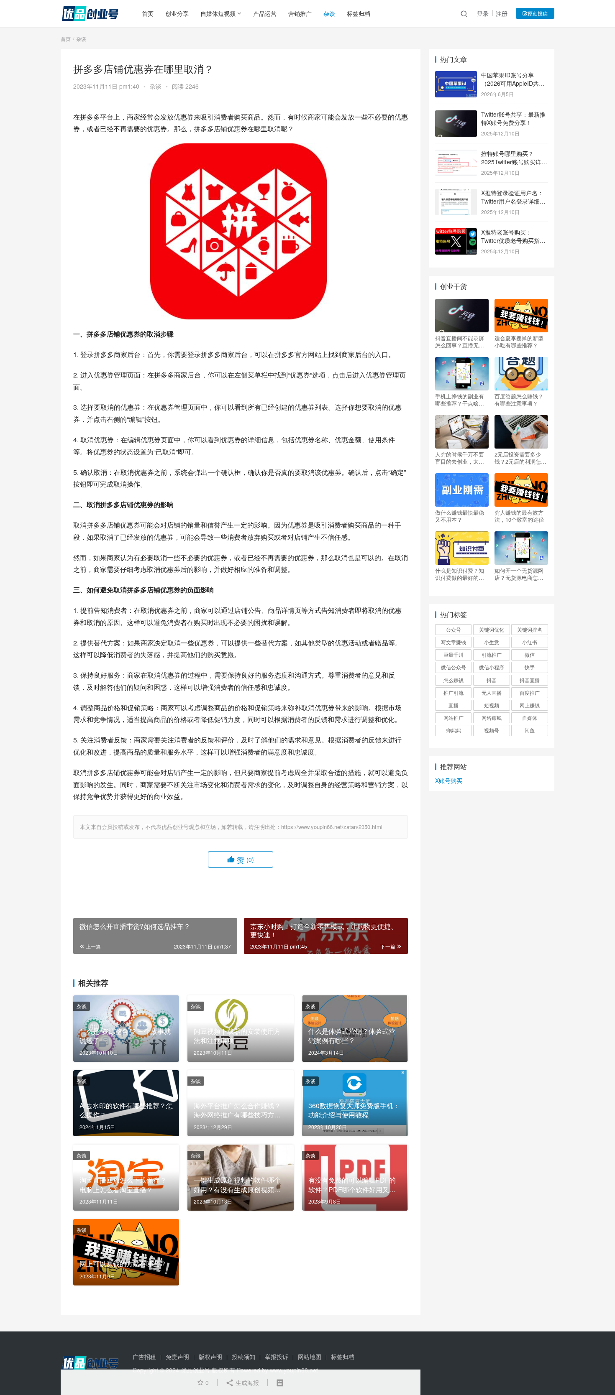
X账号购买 (448, 780)
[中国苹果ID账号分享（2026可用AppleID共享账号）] (456, 75)
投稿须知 (243, 1356)
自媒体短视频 (218, 13)
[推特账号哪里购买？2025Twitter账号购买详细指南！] (456, 154)
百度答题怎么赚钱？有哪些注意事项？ (519, 400)
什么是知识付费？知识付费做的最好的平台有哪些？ (459, 574)
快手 (530, 667)
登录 (483, 13)
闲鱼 (530, 730)
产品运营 (265, 13)
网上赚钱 (530, 705)
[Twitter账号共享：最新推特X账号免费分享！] (456, 115)
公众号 (453, 629)
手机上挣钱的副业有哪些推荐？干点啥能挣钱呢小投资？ (459, 400)
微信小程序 (491, 667)
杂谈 (329, 13)
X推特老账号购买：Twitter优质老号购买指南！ (510, 240)
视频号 (491, 730)
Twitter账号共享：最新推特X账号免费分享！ (513, 118)
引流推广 (492, 654)
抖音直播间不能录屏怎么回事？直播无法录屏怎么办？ (459, 341)
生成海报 (246, 1382)
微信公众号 (453, 667)
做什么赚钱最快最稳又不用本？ (459, 516)
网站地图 (309, 1356)
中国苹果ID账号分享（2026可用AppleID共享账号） (513, 83)
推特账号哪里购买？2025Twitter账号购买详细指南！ (514, 161)
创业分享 (177, 13)
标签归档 (358, 13)
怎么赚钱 (453, 679)
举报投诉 (276, 1356)
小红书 (529, 641)
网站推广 (453, 717)
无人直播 (492, 692)
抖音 (492, 679)
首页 (148, 13)
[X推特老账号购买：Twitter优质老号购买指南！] (456, 233)
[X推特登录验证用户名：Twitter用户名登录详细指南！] (456, 193)
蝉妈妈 (453, 730)
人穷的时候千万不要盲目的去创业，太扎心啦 (459, 458)
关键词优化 (491, 629)
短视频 (491, 705)
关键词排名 (529, 629)
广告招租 (144, 1356)
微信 (530, 654)
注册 (501, 13)
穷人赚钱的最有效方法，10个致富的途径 (519, 516)
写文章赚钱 (453, 641)
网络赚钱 (492, 717)
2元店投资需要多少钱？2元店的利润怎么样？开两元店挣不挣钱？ (520, 458)
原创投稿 (538, 13)
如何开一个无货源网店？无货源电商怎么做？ (519, 574)
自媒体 (529, 717)
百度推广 (530, 692)
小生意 (491, 641)
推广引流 (453, 692)
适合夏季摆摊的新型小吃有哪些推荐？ (519, 341)
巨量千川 (453, 654)
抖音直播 (530, 679)
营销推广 (300, 13)
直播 (453, 705)
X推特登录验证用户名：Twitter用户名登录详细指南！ (513, 201)
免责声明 (177, 1356)
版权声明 (210, 1356)
